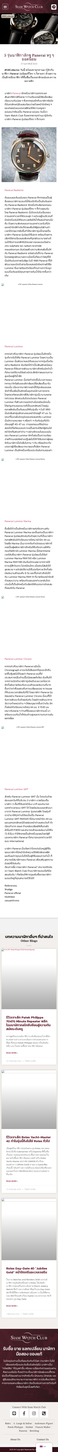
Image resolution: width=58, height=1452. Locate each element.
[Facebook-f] (24, 1413)
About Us (15, 1439)
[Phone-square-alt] (44, 1413)
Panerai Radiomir (14, 190)
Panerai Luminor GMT (16, 789)
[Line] (14, 1413)
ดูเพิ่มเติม (29, 1394)
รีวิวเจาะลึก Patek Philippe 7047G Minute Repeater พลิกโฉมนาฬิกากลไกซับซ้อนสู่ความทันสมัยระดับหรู (28, 1023)
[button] (5, 7)
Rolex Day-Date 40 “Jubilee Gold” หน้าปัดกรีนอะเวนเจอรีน (26, 1270)
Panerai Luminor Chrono (18, 659)
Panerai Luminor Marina (18, 521)
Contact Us (43, 1439)
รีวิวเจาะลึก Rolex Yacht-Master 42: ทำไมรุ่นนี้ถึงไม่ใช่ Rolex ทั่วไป (28, 1139)
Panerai (16, 93)
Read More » (12, 1053)
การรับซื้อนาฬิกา (47, 1379)
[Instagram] (34, 1413)
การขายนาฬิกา (30, 1379)
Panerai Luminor (14, 346)
